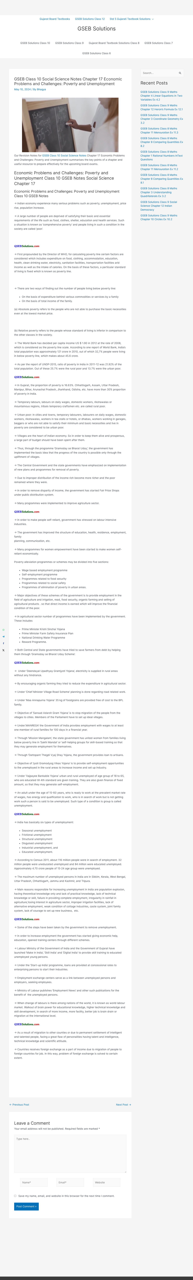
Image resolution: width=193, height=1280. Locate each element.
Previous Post (19, 1104)
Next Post (123, 1104)
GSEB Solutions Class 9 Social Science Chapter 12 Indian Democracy (159, 205)
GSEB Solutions (97, 28)
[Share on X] (3, 650)
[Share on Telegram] (3, 636)
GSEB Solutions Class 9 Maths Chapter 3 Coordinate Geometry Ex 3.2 (162, 119)
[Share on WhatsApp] (3, 629)
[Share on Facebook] (3, 643)
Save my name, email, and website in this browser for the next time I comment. (66, 1195)
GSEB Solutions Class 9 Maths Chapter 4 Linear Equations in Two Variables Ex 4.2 (161, 95)
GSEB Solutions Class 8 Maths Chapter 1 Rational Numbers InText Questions (162, 155)
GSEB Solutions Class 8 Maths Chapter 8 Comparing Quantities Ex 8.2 (162, 142)
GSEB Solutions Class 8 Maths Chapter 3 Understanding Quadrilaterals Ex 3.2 (159, 192)
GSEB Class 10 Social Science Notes (64, 155)
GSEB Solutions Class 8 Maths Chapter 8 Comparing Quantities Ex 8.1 (162, 178)
